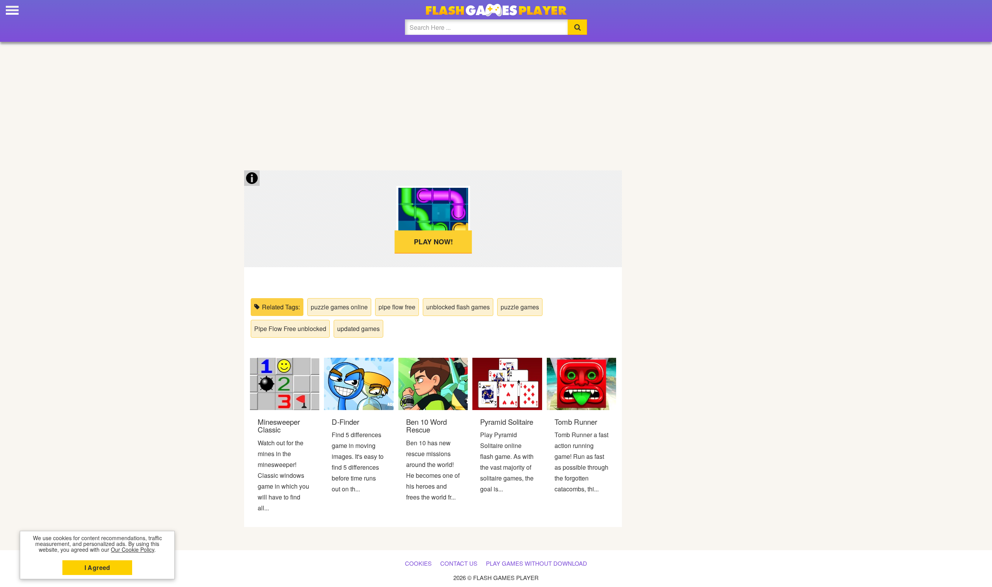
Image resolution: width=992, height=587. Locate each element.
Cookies (418, 563)
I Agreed (97, 567)
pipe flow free (397, 306)
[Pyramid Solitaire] (507, 383)
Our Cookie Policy (132, 549)
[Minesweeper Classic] (284, 383)
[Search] (577, 27)
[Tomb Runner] (581, 383)
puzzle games (520, 306)
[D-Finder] (358, 383)
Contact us (458, 563)
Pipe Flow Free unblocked (290, 328)
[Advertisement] (496, 104)
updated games (358, 328)
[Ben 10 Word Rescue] (433, 383)
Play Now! (433, 242)
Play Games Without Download (536, 563)
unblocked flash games (458, 306)
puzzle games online (339, 306)
